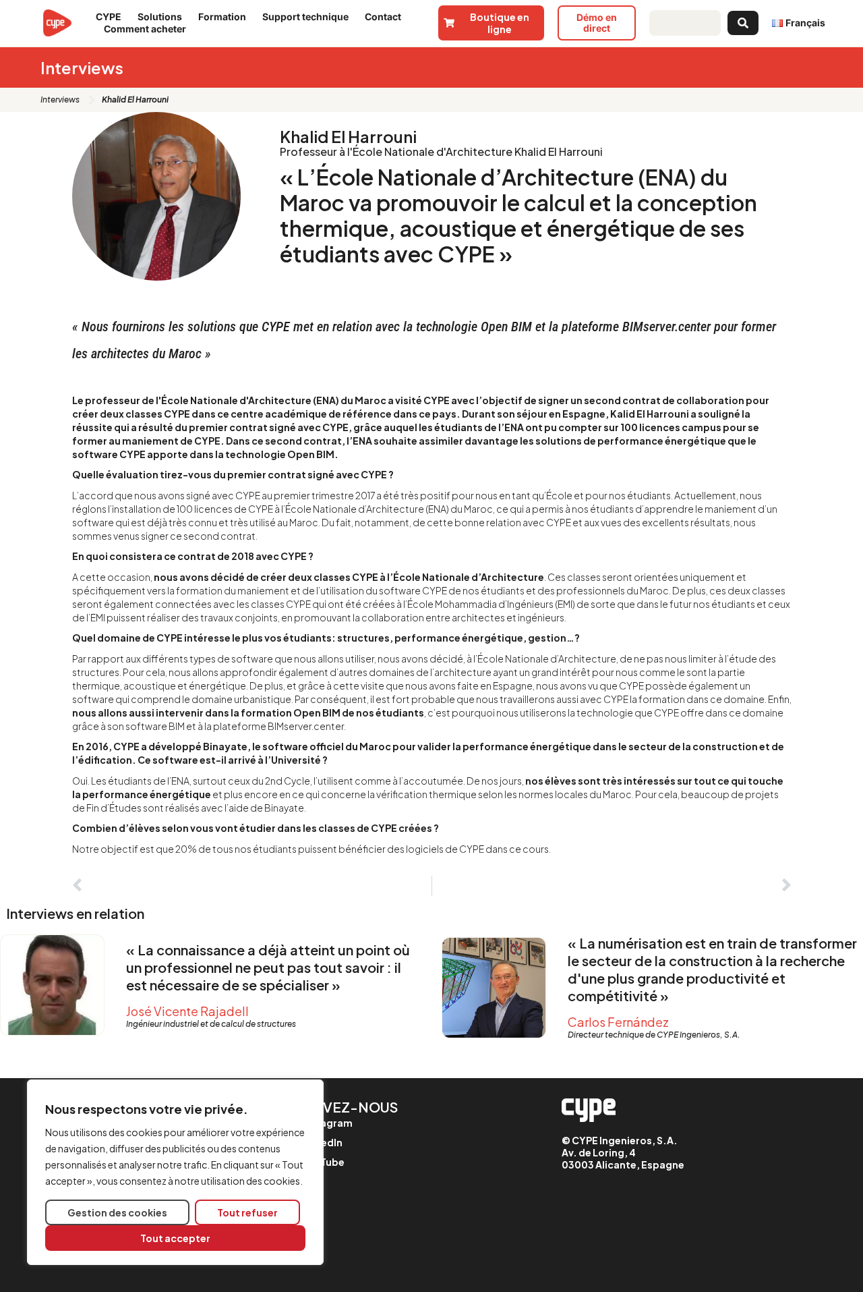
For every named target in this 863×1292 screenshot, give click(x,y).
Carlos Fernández (618, 1022)
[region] (175, 1172)
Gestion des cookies (117, 1212)
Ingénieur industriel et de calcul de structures (211, 1024)
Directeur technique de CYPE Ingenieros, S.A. (654, 1035)
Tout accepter (175, 1238)
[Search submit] (742, 23)
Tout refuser (247, 1212)
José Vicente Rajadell (187, 1011)
